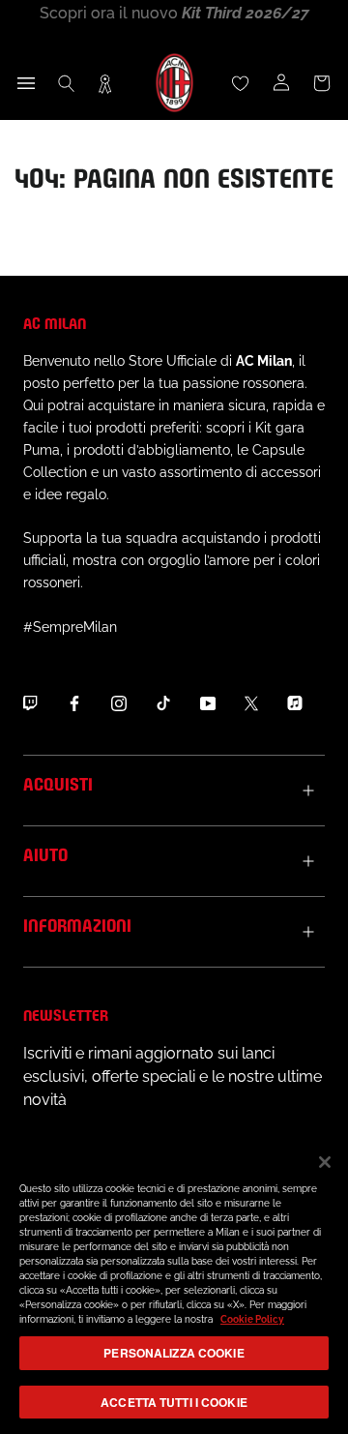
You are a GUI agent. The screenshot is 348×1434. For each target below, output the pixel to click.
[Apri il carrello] (322, 83)
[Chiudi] (325, 1162)
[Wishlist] (240, 83)
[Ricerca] (66, 83)
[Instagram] (119, 703)
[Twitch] (30, 703)
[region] (174, 1284)
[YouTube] (208, 703)
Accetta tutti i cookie (174, 1402)
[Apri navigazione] (26, 83)
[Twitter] (251, 703)
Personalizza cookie (173, 1352)
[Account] (281, 83)
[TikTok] (163, 703)
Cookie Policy (252, 1319)
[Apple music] (295, 703)
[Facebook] (74, 703)
